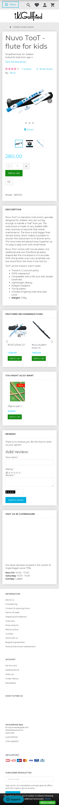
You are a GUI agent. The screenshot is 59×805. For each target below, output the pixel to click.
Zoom (30, 129)
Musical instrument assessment (20, 646)
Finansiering (11, 604)
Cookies (9, 634)
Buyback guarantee (15, 642)
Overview (10, 621)
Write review (46, 69)
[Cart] (52, 5)
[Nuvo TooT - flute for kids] (29, 101)
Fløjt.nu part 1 (15, 406)
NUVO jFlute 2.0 (16, 344)
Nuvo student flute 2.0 (39, 346)
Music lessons (11, 625)
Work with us (11, 638)
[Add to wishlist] (9, 182)
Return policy (11, 629)
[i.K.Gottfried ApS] (29, 16)
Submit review (15, 500)
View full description (15, 62)
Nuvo (13, 72)
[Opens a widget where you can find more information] (13, 799)
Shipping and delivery (16, 617)
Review (9, 475)
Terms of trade (12, 612)
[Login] (45, 5)
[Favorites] (36, 5)
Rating (9, 469)
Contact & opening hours (17, 608)
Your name (11, 457)
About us (9, 600)
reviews (26, 69)
